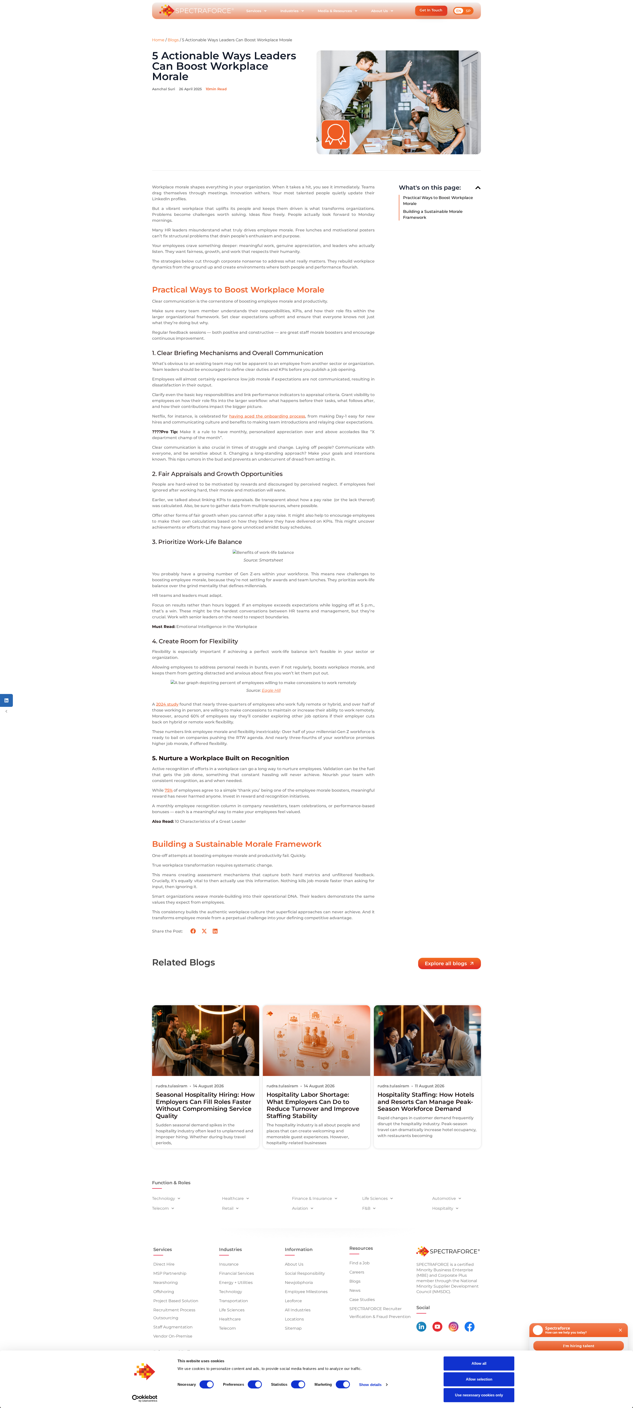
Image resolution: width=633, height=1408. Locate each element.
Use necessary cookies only (479, 1395)
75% (169, 790)
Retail (227, 1208)
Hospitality (442, 1208)
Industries (289, 11)
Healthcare (233, 1198)
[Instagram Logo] (453, 1327)
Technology (163, 1198)
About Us (379, 11)
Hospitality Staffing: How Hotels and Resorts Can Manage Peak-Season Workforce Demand (426, 1102)
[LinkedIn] (6, 700)
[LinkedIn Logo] (421, 1327)
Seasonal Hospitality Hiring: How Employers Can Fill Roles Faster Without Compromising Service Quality (205, 1105)
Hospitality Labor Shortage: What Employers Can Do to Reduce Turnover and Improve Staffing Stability (313, 1105)
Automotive (444, 1198)
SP (468, 11)
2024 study (167, 704)
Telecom (160, 1208)
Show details (370, 1384)
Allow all (479, 1363)
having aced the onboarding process (267, 416)
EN (458, 11)
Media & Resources (335, 11)
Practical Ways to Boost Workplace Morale (438, 200)
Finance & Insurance (312, 1198)
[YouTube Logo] (437, 1327)
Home (158, 40)
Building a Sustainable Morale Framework (433, 214)
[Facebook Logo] (470, 1327)
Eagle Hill (271, 690)
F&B (366, 1208)
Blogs (173, 40)
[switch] (255, 1384)
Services (253, 11)
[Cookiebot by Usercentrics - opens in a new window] (144, 1398)
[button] (431, 11)
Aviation (300, 1208)
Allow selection (479, 1379)
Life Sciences (375, 1198)
